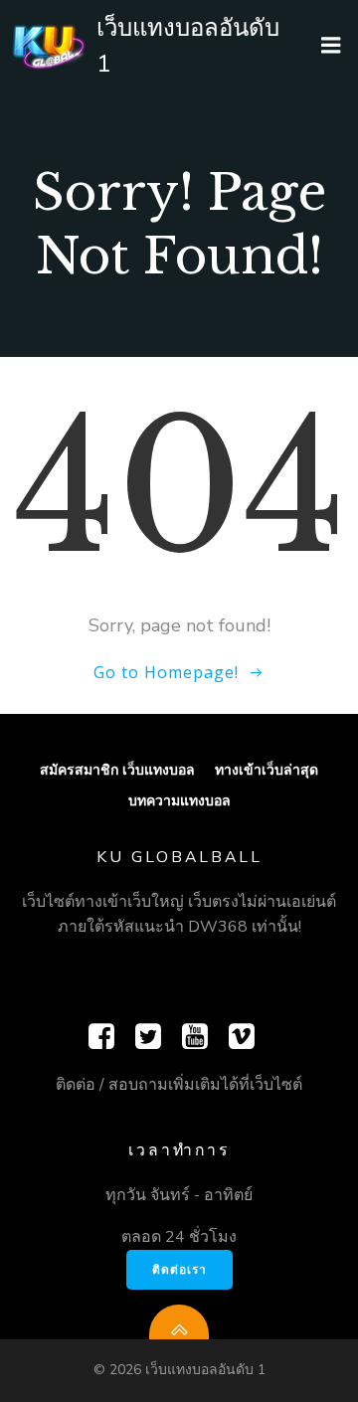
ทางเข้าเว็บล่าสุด (266, 769)
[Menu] (331, 46)
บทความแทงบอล (179, 799)
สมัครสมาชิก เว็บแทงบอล (117, 769)
